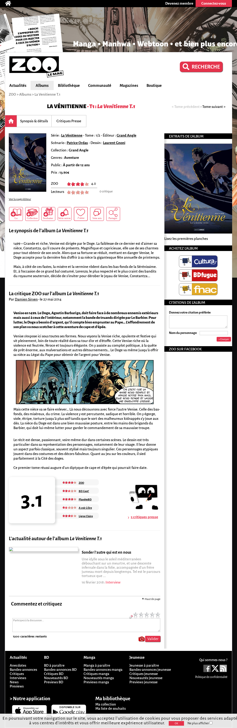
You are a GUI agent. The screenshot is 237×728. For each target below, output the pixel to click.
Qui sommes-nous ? (213, 660)
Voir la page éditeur (20, 199)
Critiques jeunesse (143, 674)
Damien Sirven (26, 299)
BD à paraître (54, 665)
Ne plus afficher (198, 723)
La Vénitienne (66, 106)
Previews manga (96, 682)
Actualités (17, 86)
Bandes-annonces (23, 670)
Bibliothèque (69, 86)
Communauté (99, 86)
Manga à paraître (97, 665)
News (14, 682)
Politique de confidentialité (211, 677)
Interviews (18, 678)
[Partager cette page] (113, 214)
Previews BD (53, 682)
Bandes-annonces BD (60, 670)
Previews (17, 686)
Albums (42, 86)
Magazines (129, 86)
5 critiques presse (144, 517)
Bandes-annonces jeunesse (150, 670)
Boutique (154, 86)
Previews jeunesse (143, 682)
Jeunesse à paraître (144, 665)
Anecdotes (18, 665)
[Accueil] (10, 3)
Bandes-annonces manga (103, 670)
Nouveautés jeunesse (145, 678)
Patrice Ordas (77, 143)
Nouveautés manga (99, 678)
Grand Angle (126, 135)
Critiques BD (53, 674)
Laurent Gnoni (114, 143)
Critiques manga (96, 674)
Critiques (17, 674)
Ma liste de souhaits (110, 708)
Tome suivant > (213, 107)
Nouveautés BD (56, 678)
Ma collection (105, 704)
